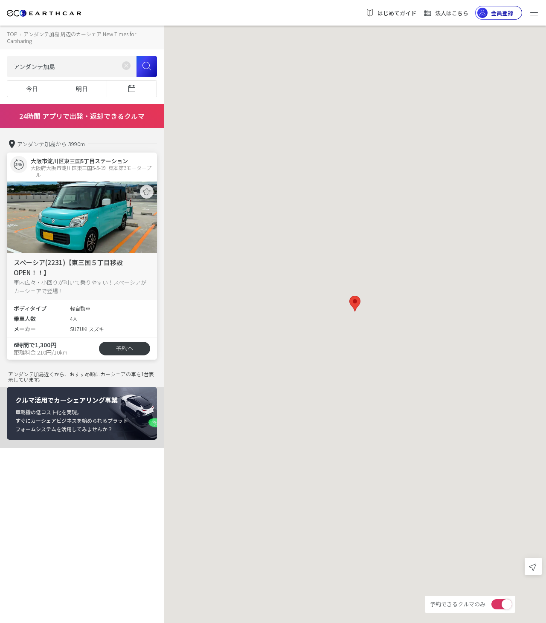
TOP (12, 33)
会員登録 (502, 13)
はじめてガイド (397, 13)
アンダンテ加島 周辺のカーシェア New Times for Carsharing (71, 37)
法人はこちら (451, 13)
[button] (354, 304)
